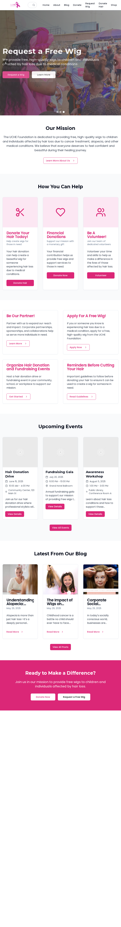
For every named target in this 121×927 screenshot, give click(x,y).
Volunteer (101, 275)
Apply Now (76, 347)
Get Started (16, 396)
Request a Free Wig (74, 697)
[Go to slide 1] (57, 112)
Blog (66, 5)
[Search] (34, 5)
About (56, 5)
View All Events (60, 527)
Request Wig (90, 5)
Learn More (43, 74)
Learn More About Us (58, 160)
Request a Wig (16, 74)
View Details (15, 514)
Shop (114, 5)
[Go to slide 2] (60, 112)
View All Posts (60, 647)
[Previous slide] (6, 63)
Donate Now (60, 275)
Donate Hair (103, 5)
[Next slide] (115, 63)
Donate (77, 5)
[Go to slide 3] (64, 112)
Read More (12, 631)
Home (46, 5)
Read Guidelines (79, 396)
